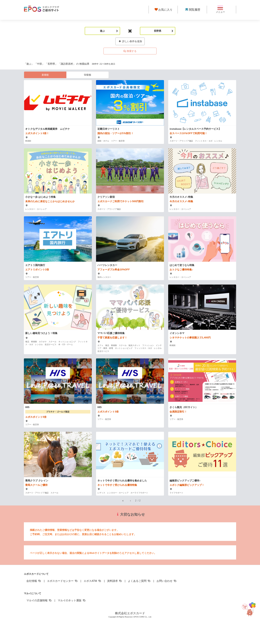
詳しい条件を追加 (132, 41)
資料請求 (113, 580)
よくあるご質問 (137, 580)
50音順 (87, 75)
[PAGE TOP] (251, 610)
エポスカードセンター (60, 580)
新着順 (45, 75)
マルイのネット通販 (70, 600)
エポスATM (91, 580)
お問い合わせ (165, 580)
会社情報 (32, 580)
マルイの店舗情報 (37, 600)
